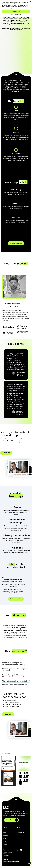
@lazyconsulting (5, 753)
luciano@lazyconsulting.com (11, 861)
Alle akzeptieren (16, 11)
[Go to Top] (29, 863)
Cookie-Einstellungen (16, 14)
